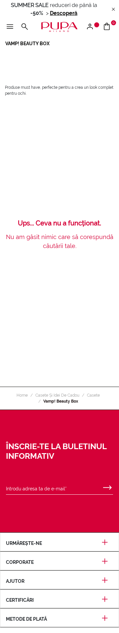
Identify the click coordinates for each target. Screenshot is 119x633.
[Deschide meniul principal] (10, 27)
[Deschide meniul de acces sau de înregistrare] (92, 27)
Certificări (20, 600)
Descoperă (63, 13)
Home (22, 395)
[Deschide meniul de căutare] (24, 27)
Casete (93, 395)
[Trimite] (107, 486)
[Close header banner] (113, 9)
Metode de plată (26, 619)
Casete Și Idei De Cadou (57, 395)
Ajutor (15, 581)
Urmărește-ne (24, 543)
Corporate (20, 562)
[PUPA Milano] (59, 26)
